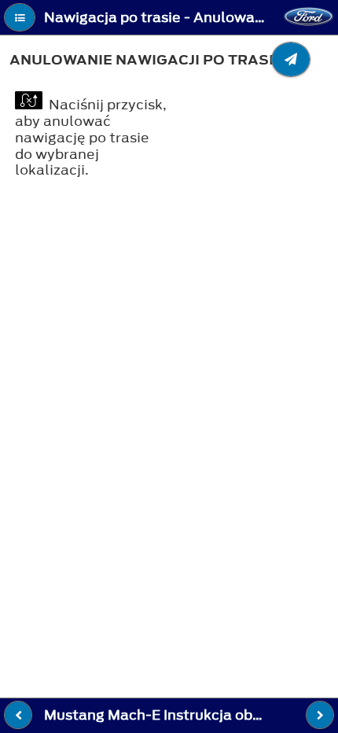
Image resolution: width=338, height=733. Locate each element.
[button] (19, 17)
